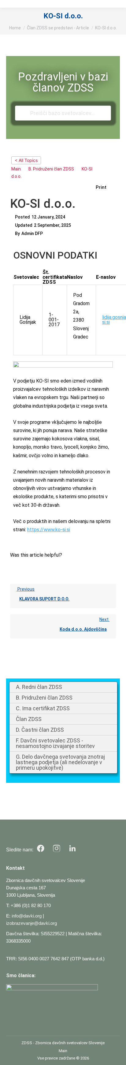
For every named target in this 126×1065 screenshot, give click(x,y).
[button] (104, 187)
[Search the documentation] (23, 113)
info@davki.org (27, 915)
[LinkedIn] (72, 848)
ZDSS (26, 1043)
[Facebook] (40, 848)
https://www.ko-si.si (48, 529)
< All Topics (26, 160)
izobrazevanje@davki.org (31, 923)
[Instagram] (56, 848)
